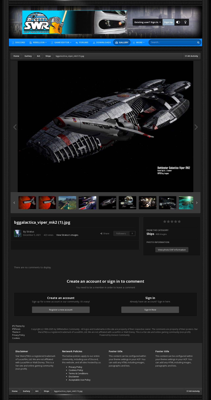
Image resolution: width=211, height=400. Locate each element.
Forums (83, 42)
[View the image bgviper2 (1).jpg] (47, 202)
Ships (150, 234)
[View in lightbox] (106, 126)
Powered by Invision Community (115, 335)
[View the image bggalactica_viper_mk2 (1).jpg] (107, 202)
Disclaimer (74, 376)
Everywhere (185, 42)
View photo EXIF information (172, 249)
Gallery (123, 42)
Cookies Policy (76, 370)
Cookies (16, 338)
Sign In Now (150, 309)
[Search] (198, 42)
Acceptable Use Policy (79, 379)
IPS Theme (17, 326)
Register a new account (61, 309)
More (139, 42)
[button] (14, 202)
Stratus (30, 231)
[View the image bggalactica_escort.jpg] (127, 202)
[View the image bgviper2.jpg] (27, 202)
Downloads (103, 42)
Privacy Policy (18, 335)
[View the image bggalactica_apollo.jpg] (147, 202)
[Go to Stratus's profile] (17, 233)
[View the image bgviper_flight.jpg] (87, 202)
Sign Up (168, 22)
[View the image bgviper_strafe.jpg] (67, 202)
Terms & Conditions (78, 373)
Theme (15, 332)
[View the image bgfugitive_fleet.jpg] (168, 202)
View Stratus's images (67, 234)
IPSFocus (16, 329)
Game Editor (62, 42)
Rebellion (38, 42)
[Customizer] (178, 22)
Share (105, 233)
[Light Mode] (185, 22)
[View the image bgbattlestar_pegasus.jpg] (187, 202)
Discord (20, 42)
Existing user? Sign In (147, 22)
